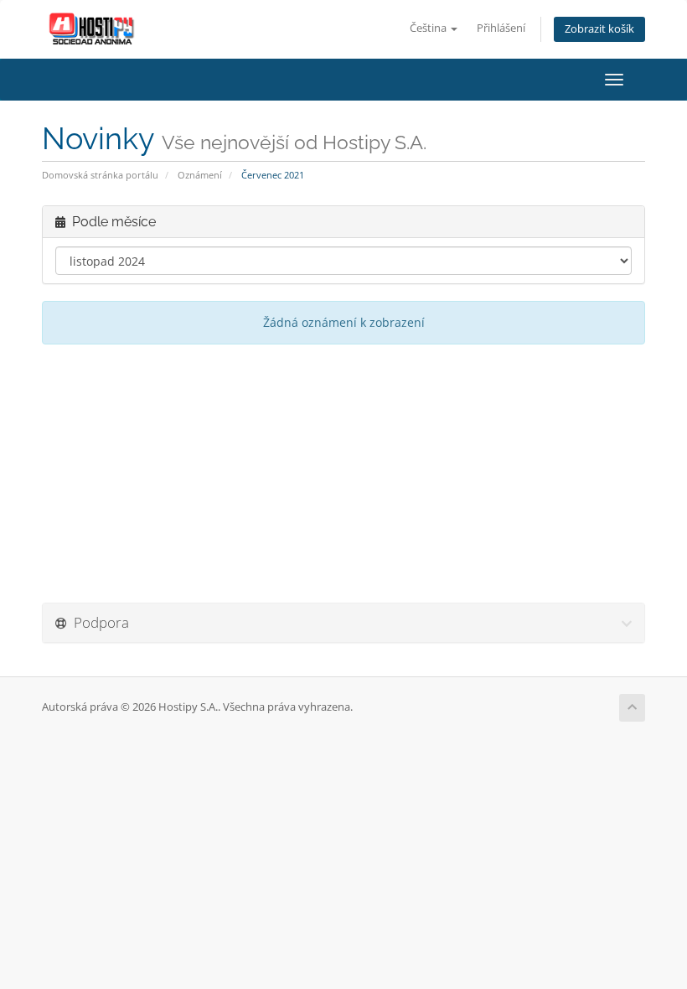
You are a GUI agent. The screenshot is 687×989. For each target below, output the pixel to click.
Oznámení (200, 174)
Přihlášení (501, 28)
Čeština (429, 28)
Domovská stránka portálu (100, 174)
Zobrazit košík (599, 29)
